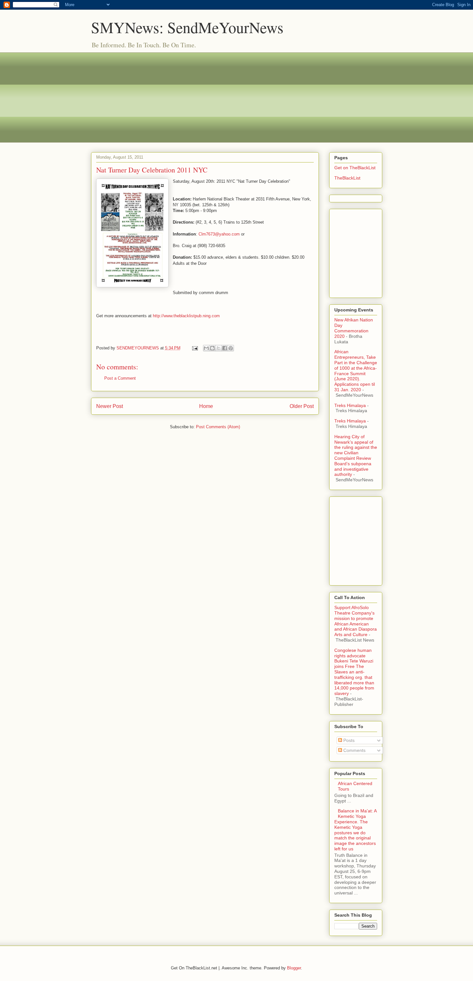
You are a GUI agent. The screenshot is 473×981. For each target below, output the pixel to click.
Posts (348, 740)
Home (206, 406)
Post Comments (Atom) (218, 426)
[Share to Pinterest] (230, 348)
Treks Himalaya (350, 405)
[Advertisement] (236, 97)
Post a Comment (120, 378)
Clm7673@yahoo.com (219, 234)
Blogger (294, 968)
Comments (354, 750)
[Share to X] (218, 348)
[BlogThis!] (212, 348)
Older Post (302, 406)
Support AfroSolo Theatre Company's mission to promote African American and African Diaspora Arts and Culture (355, 621)
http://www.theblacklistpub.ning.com (186, 315)
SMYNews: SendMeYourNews (187, 27)
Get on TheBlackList (355, 167)
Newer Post (109, 406)
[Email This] (206, 348)
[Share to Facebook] (224, 348)
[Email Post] (194, 348)
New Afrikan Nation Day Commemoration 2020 (353, 327)
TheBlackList (347, 177)
